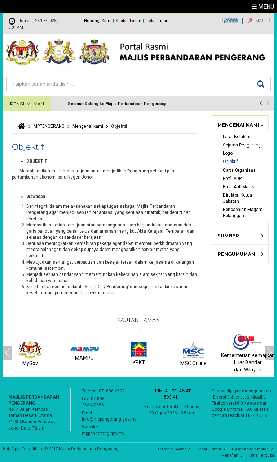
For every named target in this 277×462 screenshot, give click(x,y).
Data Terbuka (261, 455)
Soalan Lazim (128, 20)
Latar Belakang (238, 136)
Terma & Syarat (171, 449)
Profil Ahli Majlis (238, 186)
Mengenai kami (87, 126)
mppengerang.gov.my (103, 433)
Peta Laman (157, 20)
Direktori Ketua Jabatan (238, 198)
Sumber (228, 235)
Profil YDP (232, 178)
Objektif (230, 161)
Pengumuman (236, 254)
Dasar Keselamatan (250, 449)
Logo (228, 153)
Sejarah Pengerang (242, 145)
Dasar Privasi (209, 449)
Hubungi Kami (97, 20)
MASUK (262, 20)
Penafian (229, 455)
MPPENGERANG (49, 126)
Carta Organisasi (240, 170)
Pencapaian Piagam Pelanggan (243, 212)
